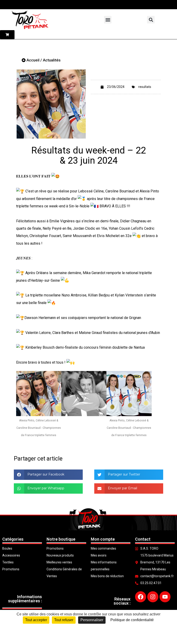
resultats (144, 87)
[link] (91, 191)
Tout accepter (36, 620)
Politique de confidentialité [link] (132, 620)
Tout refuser (63, 620)
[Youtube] (165, 596)
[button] (108, 19)
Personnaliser (91, 620)
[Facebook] (140, 596)
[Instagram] (152, 596)
